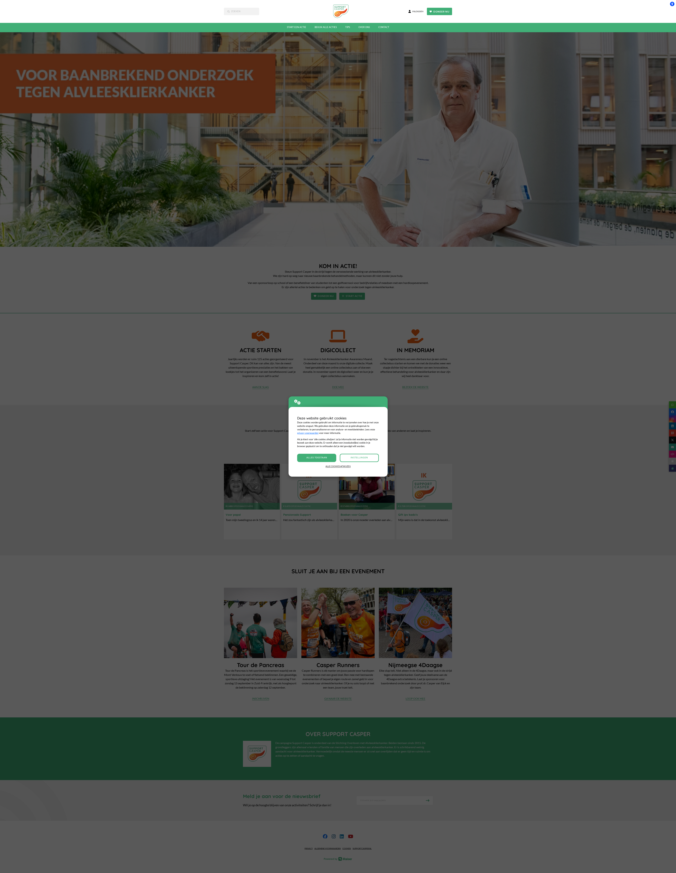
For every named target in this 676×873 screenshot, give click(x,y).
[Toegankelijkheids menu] (672, 4)
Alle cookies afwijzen (338, 466)
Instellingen (359, 457)
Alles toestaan (316, 457)
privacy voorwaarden (307, 433)
